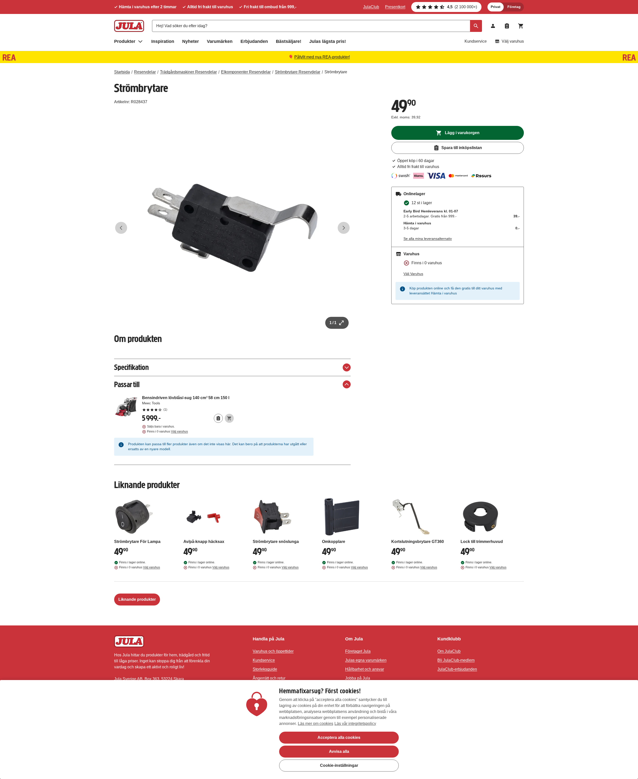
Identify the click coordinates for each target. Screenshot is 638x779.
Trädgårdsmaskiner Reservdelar (188, 72)
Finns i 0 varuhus (167, 431)
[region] (319, 729)
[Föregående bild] (121, 228)
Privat (495, 7)
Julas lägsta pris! (327, 41)
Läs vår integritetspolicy (355, 723)
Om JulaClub (449, 651)
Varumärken (220, 41)
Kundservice (476, 41)
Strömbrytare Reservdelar (297, 72)
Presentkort (395, 7)
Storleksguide (265, 669)
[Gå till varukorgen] (521, 26)
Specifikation (131, 367)
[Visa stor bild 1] (232, 228)
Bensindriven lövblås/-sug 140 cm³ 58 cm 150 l (188, 403)
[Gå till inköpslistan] (507, 26)
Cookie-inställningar (339, 765)
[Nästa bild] (344, 228)
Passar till (127, 384)
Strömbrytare (335, 72)
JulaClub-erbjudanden (457, 669)
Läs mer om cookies (315, 723)
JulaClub (371, 7)
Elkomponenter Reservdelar (246, 72)
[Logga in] (493, 26)
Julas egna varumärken (366, 660)
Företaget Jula (358, 651)
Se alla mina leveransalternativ (427, 239)
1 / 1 (332, 323)
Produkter (124, 41)
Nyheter (190, 41)
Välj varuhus (513, 41)
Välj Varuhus (413, 274)
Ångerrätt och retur (269, 678)
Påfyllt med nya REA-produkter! (322, 57)
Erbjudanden (254, 41)
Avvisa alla (339, 751)
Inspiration (162, 41)
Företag (514, 7)
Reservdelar (145, 72)
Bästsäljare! (288, 41)
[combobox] (317, 26)
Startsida (122, 72)
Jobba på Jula (357, 678)
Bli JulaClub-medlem (456, 660)
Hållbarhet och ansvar (364, 669)
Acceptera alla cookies (339, 737)
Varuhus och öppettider (273, 651)
